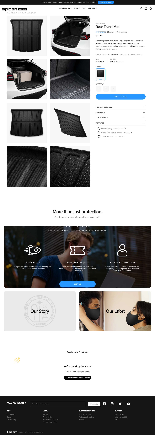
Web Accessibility (121, 417)
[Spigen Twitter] (120, 403)
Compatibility (102, 118)
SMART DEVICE (65, 8)
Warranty (82, 420)
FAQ (116, 420)
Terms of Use (48, 417)
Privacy (45, 414)
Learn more (127, 132)
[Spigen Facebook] (104, 403)
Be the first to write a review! (77, 378)
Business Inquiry (85, 414)
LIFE (83, 8)
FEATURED (92, 8)
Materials (100, 112)
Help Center (119, 414)
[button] (150, 8)
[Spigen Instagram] (112, 403)
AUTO (76, 8)
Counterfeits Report (50, 422)
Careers (9, 417)
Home (8, 13)
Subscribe (94, 404)
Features (100, 123)
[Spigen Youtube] (128, 403)
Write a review (122, 32)
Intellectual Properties (51, 420)
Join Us (77, 284)
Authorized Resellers (86, 417)
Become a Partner (106, 2)
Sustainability (11, 420)
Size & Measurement (104, 107)
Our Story (10, 414)
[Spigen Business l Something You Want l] (14, 8)
